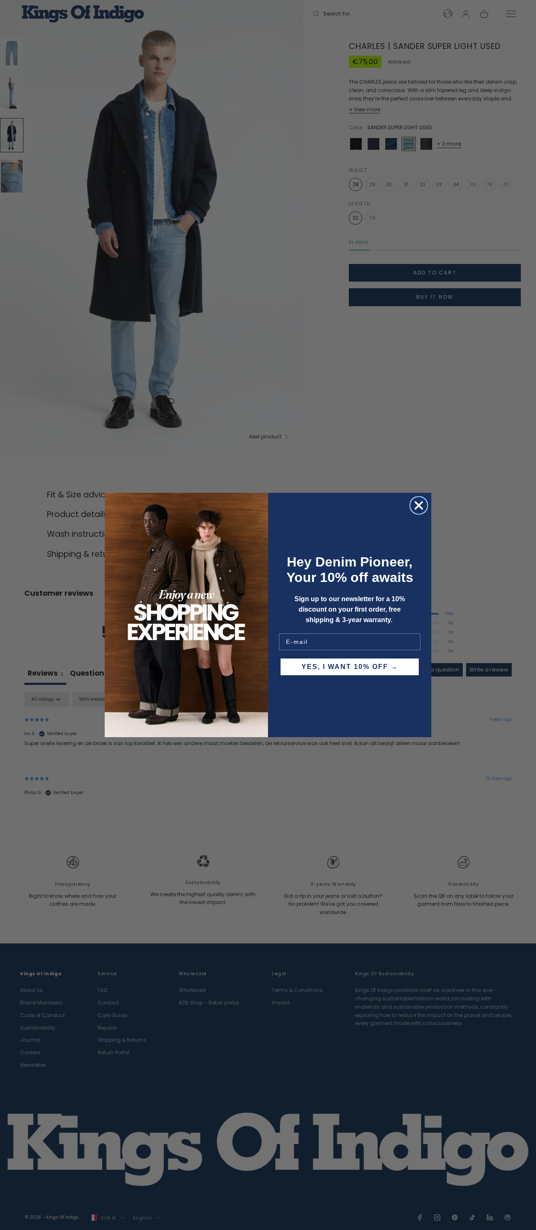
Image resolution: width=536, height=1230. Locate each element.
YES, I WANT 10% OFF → (350, 666)
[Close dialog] (418, 505)
